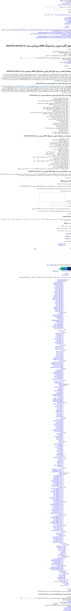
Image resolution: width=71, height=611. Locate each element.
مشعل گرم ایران (59, 446)
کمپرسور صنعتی (61, 549)
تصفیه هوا (63, 368)
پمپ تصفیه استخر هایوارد (57, 564)
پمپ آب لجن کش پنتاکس (57, 512)
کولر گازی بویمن (59, 294)
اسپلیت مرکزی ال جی (57, 361)
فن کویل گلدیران (59, 339)
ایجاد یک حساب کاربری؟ (63, 4)
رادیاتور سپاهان (59, 410)
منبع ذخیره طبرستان (58, 457)
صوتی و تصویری (61, 574)
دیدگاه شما (68, 201)
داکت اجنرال (60, 322)
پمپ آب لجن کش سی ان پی (56, 513)
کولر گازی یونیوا (59, 288)
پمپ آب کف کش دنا (58, 508)
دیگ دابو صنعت (59, 437)
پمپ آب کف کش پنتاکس (57, 509)
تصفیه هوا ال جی (59, 369)
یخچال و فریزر (62, 576)
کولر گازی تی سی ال (58, 296)
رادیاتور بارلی (60, 412)
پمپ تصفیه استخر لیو (58, 562)
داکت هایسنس (59, 317)
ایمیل (69, 206)
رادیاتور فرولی (59, 414)
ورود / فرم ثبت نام (64, 585)
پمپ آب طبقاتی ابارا (58, 515)
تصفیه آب (63, 531)
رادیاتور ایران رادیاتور (58, 403)
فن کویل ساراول (59, 333)
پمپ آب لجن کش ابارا (58, 510)
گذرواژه (69, 9)
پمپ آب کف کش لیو (58, 502)
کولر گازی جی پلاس (58, 295)
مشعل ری (60, 452)
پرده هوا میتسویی (59, 382)
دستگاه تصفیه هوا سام (57, 378)
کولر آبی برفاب (59, 352)
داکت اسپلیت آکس (58, 324)
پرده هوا (63, 380)
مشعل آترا (60, 449)
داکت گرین (60, 318)
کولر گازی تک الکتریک (58, 297)
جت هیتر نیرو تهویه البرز (57, 470)
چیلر (64, 329)
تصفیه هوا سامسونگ (58, 372)
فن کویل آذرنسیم (59, 342)
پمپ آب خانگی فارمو (58, 482)
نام (70, 203)
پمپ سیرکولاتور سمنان (57, 499)
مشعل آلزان (60, 445)
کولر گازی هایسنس (58, 292)
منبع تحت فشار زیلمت (57, 536)
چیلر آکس (60, 330)
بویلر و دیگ (63, 432)
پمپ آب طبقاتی (61, 514)
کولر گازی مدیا (59, 305)
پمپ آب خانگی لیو (58, 483)
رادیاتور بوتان (60, 405)
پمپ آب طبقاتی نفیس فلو (57, 522)
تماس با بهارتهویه (61, 243)
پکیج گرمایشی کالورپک (57, 399)
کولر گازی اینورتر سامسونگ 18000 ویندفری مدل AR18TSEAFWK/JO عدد (52, 58)
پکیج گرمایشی (62, 385)
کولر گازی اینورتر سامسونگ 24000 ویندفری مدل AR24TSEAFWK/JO (52, 33)
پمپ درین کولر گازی (60, 545)
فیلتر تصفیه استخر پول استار (56, 568)
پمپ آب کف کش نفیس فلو (56, 504)
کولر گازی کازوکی (58, 284)
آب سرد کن (62, 344)
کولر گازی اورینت (59, 309)
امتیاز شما (68, 191)
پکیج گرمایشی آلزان (58, 395)
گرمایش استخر (62, 570)
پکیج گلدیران (60, 389)
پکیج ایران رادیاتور (59, 386)
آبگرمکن (63, 418)
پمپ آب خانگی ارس (58, 475)
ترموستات (63, 552)
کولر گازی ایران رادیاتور (57, 299)
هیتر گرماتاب (60, 462)
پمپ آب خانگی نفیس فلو (57, 485)
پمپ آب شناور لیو (59, 529)
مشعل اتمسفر (59, 450)
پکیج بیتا (61, 397)
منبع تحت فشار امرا (58, 540)
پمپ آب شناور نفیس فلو (57, 530)
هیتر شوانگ (60, 463)
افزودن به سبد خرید (66, 59)
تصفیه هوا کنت (59, 375)
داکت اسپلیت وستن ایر (57, 326)
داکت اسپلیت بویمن (58, 328)
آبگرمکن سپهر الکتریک (57, 429)
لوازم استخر (62, 572)
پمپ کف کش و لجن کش (59, 501)
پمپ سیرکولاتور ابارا (58, 495)
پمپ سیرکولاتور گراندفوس (56, 491)
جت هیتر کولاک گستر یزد (57, 471)
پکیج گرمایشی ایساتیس (57, 394)
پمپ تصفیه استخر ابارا (57, 559)
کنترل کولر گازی (61, 555)
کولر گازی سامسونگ (44, 29)
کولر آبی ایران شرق (58, 358)
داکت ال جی (60, 313)
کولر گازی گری (59, 286)
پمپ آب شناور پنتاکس (58, 526)
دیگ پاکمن (60, 440)
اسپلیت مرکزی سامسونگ (57, 363)
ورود (69, 12)
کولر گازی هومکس (58, 308)
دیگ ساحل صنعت (59, 436)
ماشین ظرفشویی (61, 577)
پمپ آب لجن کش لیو (58, 523)
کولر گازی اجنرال (59, 282)
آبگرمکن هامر (59, 428)
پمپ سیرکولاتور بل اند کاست (56, 497)
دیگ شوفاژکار (59, 433)
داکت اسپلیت (62, 312)
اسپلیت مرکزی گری (58, 365)
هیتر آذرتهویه (60, 461)
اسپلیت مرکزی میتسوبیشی (56, 367)
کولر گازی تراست (58, 291)
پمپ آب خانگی (62, 474)
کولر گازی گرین (59, 300)
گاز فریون (63, 551)
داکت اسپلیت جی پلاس (57, 314)
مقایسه (66, 583)
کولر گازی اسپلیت (53, 29)
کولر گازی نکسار (59, 311)
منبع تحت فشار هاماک (58, 542)
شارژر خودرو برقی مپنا (60, 581)
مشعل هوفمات (59, 454)
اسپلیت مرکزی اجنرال (57, 364)
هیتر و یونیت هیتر (61, 458)
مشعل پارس (60, 448)
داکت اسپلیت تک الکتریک (57, 320)
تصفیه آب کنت (59, 534)
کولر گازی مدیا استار (58, 307)
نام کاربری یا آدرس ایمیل (65, 7)
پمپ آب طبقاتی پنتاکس (57, 521)
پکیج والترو (60, 391)
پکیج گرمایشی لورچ (58, 390)
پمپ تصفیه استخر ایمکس (57, 560)
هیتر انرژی (60, 459)
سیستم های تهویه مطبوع (63, 29)
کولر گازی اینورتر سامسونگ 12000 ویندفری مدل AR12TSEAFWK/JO (54, 37)
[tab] (34, 65)
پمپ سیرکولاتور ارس (58, 496)
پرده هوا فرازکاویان (58, 381)
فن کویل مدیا (60, 337)
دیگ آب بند (60, 435)
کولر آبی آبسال (59, 351)
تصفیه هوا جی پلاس (58, 376)
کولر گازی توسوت (58, 287)
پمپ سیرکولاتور (61, 487)
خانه (70, 29)
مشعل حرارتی (62, 441)
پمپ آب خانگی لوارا (58, 479)
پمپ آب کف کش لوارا (58, 506)
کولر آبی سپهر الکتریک (57, 359)
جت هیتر (63, 467)
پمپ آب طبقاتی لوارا (58, 518)
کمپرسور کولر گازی (60, 547)
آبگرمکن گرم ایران (58, 431)
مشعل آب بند (60, 442)
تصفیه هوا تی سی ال (58, 373)
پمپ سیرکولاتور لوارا (58, 500)
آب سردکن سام (59, 348)
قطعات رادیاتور (59, 416)
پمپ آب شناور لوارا (58, 527)
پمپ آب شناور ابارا (61, 525)
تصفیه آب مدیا (59, 532)
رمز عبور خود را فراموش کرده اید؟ (63, 14)
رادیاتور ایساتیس (59, 411)
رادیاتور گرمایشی (61, 402)
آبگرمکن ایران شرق (58, 424)
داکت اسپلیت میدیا (58, 316)
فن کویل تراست (59, 335)
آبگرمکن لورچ (59, 421)
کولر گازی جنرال (59, 303)
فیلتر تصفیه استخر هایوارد (57, 569)
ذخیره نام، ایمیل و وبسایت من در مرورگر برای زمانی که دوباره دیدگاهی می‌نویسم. (50, 208)
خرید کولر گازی (56, 175)
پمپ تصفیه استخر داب (57, 561)
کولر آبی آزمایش (59, 356)
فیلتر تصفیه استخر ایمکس (57, 566)
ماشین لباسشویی (61, 578)
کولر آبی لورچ (59, 354)
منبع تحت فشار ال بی (58, 539)
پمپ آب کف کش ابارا (58, 505)
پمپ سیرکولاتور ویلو (58, 493)
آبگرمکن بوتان (59, 419)
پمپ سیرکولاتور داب (58, 489)
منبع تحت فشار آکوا (58, 538)
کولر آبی (63, 350)
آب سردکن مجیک (59, 347)
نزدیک (69, 590)
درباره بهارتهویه (62, 245)
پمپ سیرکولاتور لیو (58, 492)
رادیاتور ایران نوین (59, 406)
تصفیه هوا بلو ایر (59, 377)
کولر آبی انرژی (59, 355)
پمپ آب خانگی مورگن (58, 484)
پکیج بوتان (60, 388)
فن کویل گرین (59, 341)
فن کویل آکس (59, 343)
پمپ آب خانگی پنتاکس (57, 478)
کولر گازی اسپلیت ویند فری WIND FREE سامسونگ (26, 29)
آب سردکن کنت (59, 346)
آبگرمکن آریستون (59, 423)
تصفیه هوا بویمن (59, 371)
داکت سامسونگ (59, 321)
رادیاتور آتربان (59, 407)
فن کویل (63, 331)
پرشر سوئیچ (62, 553)
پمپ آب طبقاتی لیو (58, 519)
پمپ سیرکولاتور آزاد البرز (57, 488)
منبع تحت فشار (61, 535)
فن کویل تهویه (59, 334)
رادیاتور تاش (60, 408)
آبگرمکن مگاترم (59, 425)
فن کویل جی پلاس (58, 338)
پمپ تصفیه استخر (61, 557)
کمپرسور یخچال (61, 548)
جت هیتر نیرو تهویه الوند (57, 468)
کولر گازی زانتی (59, 304)
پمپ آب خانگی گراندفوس (57, 480)
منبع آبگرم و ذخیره (61, 455)
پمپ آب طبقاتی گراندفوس (56, 517)
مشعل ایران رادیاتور (58, 444)
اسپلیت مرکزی (62, 360)
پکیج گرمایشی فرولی (58, 398)
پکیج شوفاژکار (59, 393)
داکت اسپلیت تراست (58, 325)
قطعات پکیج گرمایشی (57, 401)
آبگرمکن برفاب (59, 427)
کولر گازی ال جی (59, 290)
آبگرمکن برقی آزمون (58, 420)
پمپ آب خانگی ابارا (58, 476)
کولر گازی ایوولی (59, 301)
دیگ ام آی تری (59, 438)
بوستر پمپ (62, 543)
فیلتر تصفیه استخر (61, 565)
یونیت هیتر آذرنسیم (58, 465)
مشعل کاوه (60, 453)
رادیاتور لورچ (60, 415)
